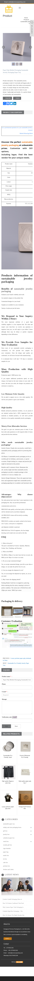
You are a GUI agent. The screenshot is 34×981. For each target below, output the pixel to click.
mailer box (6, 855)
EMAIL (17, 98)
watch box (6, 841)
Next (30, 47)
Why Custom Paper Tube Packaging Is (13, 907)
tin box (5, 859)
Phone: (4, 684)
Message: (4, 699)
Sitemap (13, 962)
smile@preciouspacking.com (15, 953)
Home (26, 17)
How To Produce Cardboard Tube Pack (13, 903)
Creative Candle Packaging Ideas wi (12, 899)
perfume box (6, 866)
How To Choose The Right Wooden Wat (13, 915)
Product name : (7, 676)
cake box (5, 862)
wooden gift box (7, 845)
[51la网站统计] (19, 962)
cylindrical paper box (8, 838)
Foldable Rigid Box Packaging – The (13, 911)
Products (26, 19)
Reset (16, 726)
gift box (5, 831)
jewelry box (6, 834)
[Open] (32, 28)
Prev (3, 47)
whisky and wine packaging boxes (12, 827)
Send (6, 726)
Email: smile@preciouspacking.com (14, 2)
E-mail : (5, 691)
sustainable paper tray (9, 824)
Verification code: (7, 717)
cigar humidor (7, 848)
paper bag (5, 852)
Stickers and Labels (8, 869)
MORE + (7, 938)
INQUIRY (8, 98)
